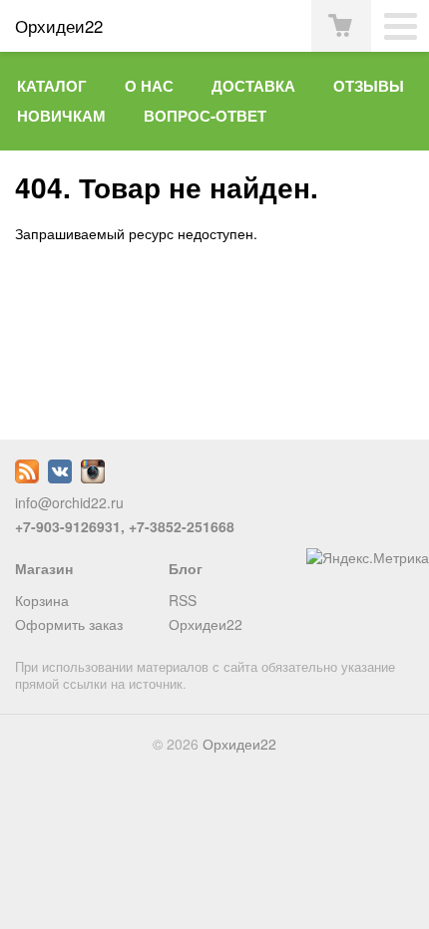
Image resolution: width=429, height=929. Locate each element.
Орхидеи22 (205, 624)
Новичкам (61, 116)
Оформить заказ (69, 624)
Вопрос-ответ (205, 116)
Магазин (44, 568)
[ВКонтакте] (60, 477)
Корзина (42, 600)
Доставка (253, 86)
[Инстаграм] (93, 477)
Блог (186, 568)
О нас (149, 86)
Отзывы (368, 86)
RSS (183, 600)
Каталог (52, 86)
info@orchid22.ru (69, 502)
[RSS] (27, 477)
